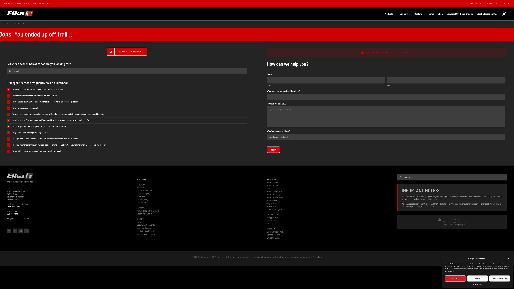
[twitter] (26, 231)
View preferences (499, 278)
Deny (477, 278)
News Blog (141, 196)
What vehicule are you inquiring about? (284, 91)
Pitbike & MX (272, 206)
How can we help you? (277, 103)
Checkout (271, 220)
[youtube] (20, 231)
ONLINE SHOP (272, 214)
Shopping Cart (273, 217)
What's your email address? (279, 131)
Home (8, 24)
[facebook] (9, 231)
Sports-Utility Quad (275, 197)
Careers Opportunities (146, 190)
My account (271, 223)
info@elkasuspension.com (41, 3)
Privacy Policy (477, 284)
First (269, 85)
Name (270, 74)
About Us (140, 187)
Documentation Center (146, 224)
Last (388, 85)
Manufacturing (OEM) (275, 209)
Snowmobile (272, 200)
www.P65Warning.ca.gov (454, 224)
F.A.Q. (139, 221)
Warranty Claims (273, 237)
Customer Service (144, 228)
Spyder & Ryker (273, 203)
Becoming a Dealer (144, 213)
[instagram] (15, 231)
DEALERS (140, 207)
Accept (455, 278)
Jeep (269, 188)
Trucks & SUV (272, 185)
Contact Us (141, 202)
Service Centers (273, 234)
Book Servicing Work (275, 231)
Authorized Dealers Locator (148, 210)
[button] (508, 258)
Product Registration (145, 230)
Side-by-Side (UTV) (274, 191)
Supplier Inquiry (143, 193)
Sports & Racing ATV (275, 194)
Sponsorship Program (146, 234)
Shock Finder (272, 182)
